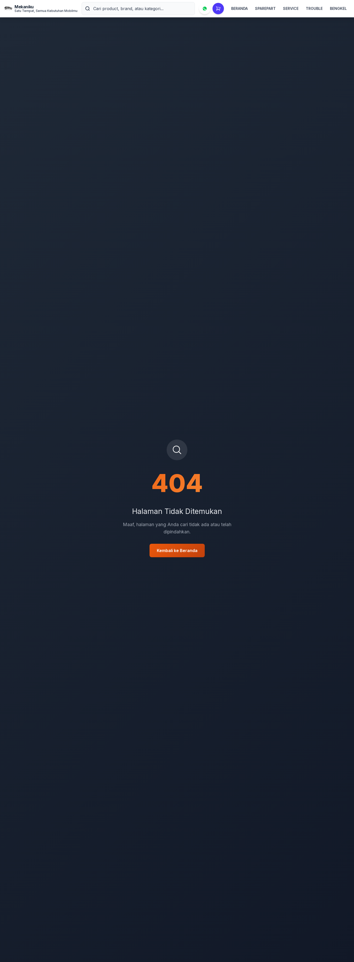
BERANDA (239, 8)
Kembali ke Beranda (177, 550)
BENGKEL (338, 8)
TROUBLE (314, 8)
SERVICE (291, 8)
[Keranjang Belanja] (218, 8)
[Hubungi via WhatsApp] (204, 8)
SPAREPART (265, 8)
